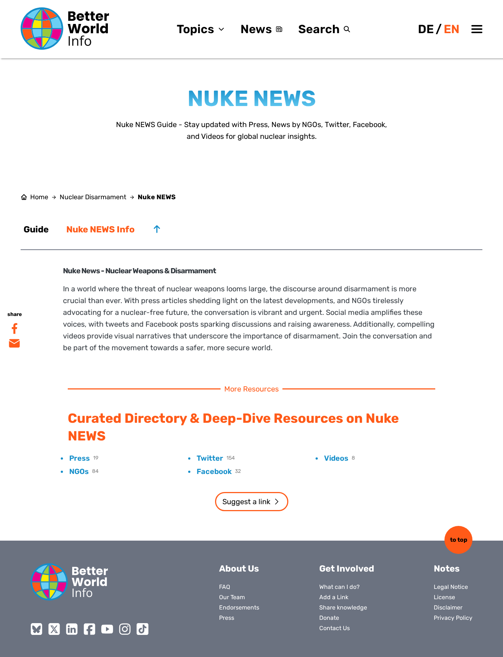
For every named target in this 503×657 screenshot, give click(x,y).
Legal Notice (451, 586)
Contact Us (334, 628)
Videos (336, 458)
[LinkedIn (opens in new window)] (72, 629)
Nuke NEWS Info (100, 229)
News (256, 29)
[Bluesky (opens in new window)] (36, 629)
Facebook (214, 471)
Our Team (232, 597)
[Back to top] (157, 229)
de (426, 29)
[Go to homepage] (65, 28)
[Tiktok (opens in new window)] (142, 629)
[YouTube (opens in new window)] (107, 629)
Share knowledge (343, 607)
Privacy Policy (453, 617)
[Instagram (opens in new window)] (125, 629)
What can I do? (339, 586)
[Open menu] (476, 29)
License (444, 597)
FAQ (224, 586)
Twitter (210, 458)
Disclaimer (448, 607)
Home (39, 197)
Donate (329, 617)
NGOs (79, 471)
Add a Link (333, 597)
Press (79, 458)
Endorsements (239, 607)
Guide (36, 229)
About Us (239, 568)
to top (458, 539)
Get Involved (346, 568)
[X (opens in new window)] (54, 629)
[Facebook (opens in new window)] (89, 629)
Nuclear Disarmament (93, 197)
